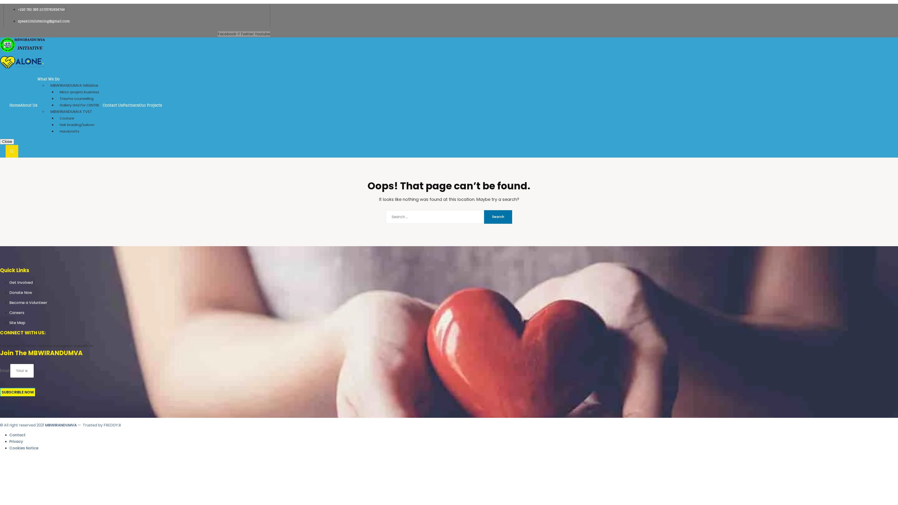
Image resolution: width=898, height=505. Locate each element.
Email (4, 370)
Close (7, 141)
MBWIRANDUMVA (61, 425)
